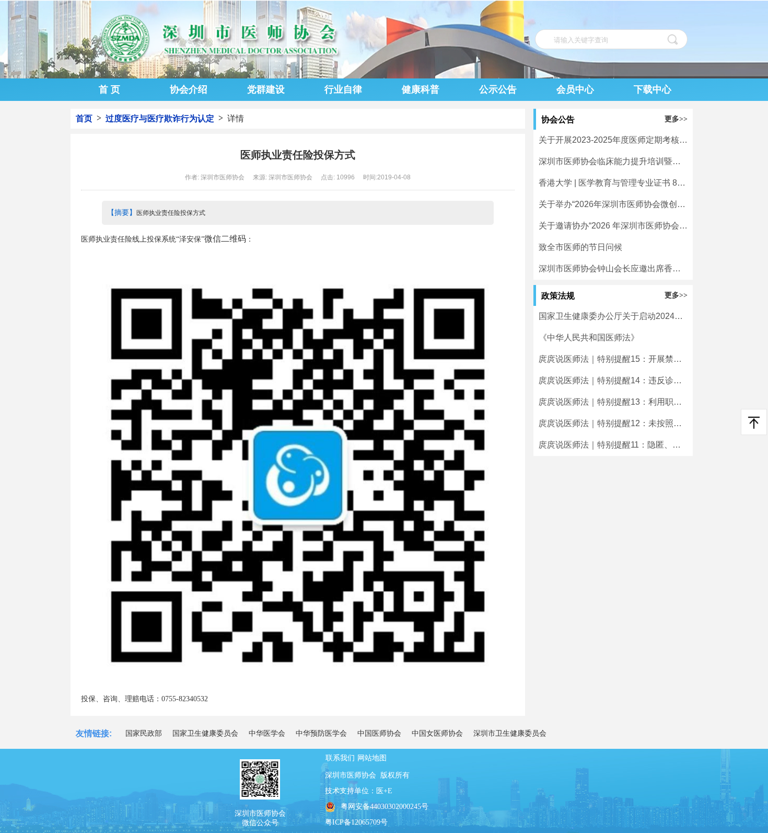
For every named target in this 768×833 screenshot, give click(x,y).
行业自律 (343, 89)
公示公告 (498, 89)
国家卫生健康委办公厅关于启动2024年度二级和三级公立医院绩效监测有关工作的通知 (613, 316)
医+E (384, 791)
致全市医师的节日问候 (580, 247)
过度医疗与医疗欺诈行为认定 (160, 118)
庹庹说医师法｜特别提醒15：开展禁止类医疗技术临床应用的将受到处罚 (613, 359)
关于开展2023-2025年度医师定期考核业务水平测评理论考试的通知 (613, 139)
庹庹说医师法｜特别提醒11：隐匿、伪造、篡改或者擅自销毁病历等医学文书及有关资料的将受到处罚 (613, 444)
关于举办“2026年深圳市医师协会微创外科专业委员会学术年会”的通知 (613, 204)
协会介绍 (188, 89)
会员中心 (575, 89)
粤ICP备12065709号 (356, 822)
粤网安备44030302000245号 (384, 807)
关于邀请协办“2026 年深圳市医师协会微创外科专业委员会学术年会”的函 (613, 225)
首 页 (109, 89)
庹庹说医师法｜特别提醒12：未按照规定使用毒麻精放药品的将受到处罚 (613, 423)
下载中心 (652, 89)
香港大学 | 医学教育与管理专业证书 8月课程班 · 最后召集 (613, 182)
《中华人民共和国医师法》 (589, 337)
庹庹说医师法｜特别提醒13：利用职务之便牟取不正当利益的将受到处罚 (613, 401)
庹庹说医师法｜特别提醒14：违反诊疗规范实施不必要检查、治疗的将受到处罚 (613, 380)
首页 (84, 118)
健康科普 (420, 89)
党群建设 (266, 89)
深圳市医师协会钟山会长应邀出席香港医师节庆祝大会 (613, 268)
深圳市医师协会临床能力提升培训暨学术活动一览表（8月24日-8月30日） (613, 161)
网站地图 (372, 758)
